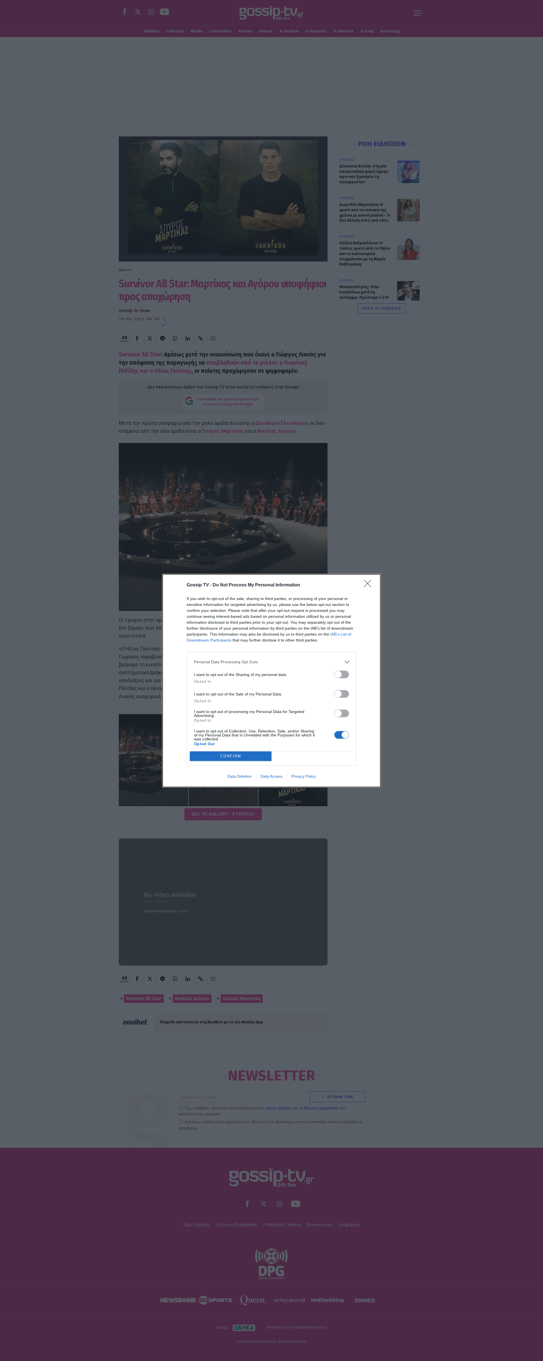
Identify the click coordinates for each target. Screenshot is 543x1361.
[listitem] (271, 662)
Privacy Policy (303, 776)
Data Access (271, 776)
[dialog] (271, 680)
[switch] (341, 674)
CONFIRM (230, 756)
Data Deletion (239, 776)
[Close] (369, 585)
